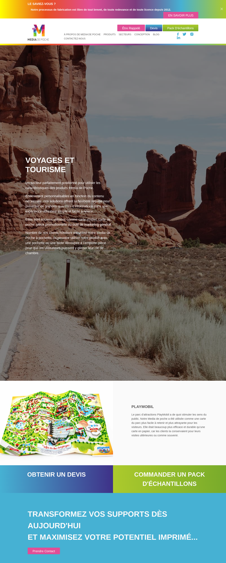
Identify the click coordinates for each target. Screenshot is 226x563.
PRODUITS (110, 34)
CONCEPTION (142, 34)
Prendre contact (44, 551)
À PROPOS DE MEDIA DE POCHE (82, 34)
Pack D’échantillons (180, 28)
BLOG (156, 34)
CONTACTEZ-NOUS (74, 38)
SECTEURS (125, 34)
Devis (154, 28)
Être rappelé (131, 28)
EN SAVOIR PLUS (180, 15)
